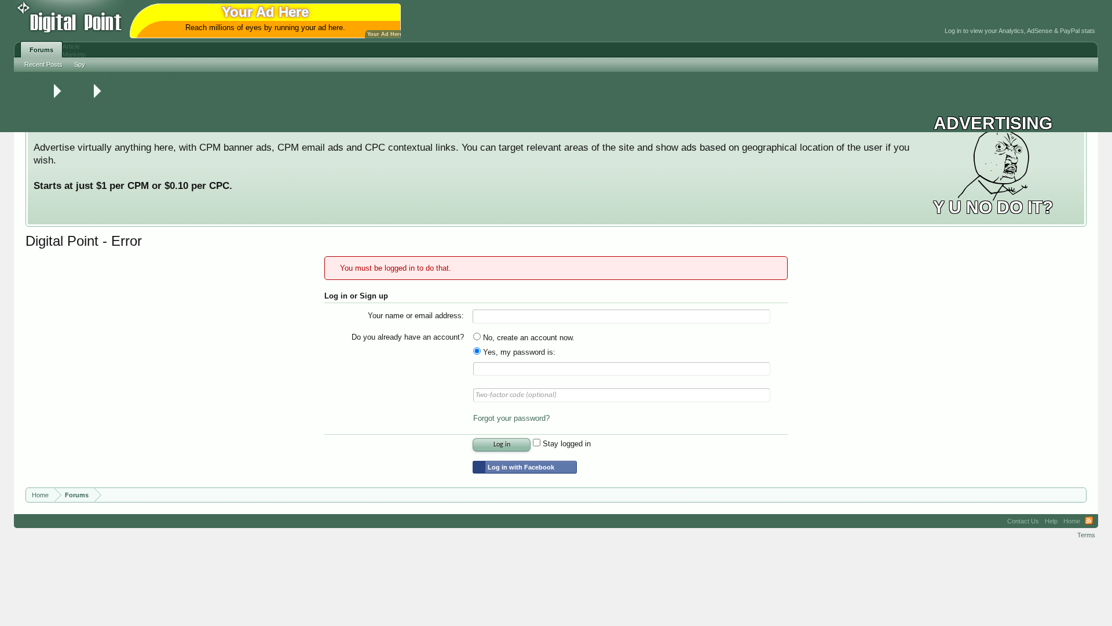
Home (1071, 521)
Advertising (169, 76)
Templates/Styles (44, 95)
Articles (30, 128)
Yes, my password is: (518, 352)
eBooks (31, 120)
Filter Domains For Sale (53, 78)
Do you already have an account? (408, 337)
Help (1051, 521)
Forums (41, 49)
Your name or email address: (416, 315)
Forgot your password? (511, 418)
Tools (95, 76)
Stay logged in (565, 443)
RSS (1088, 521)
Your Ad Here (385, 34)
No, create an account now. (528, 337)
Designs (31, 111)
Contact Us (1023, 521)
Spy (79, 64)
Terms (1086, 535)
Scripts (30, 103)
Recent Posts (43, 64)
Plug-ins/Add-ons (44, 86)
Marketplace (127, 76)
